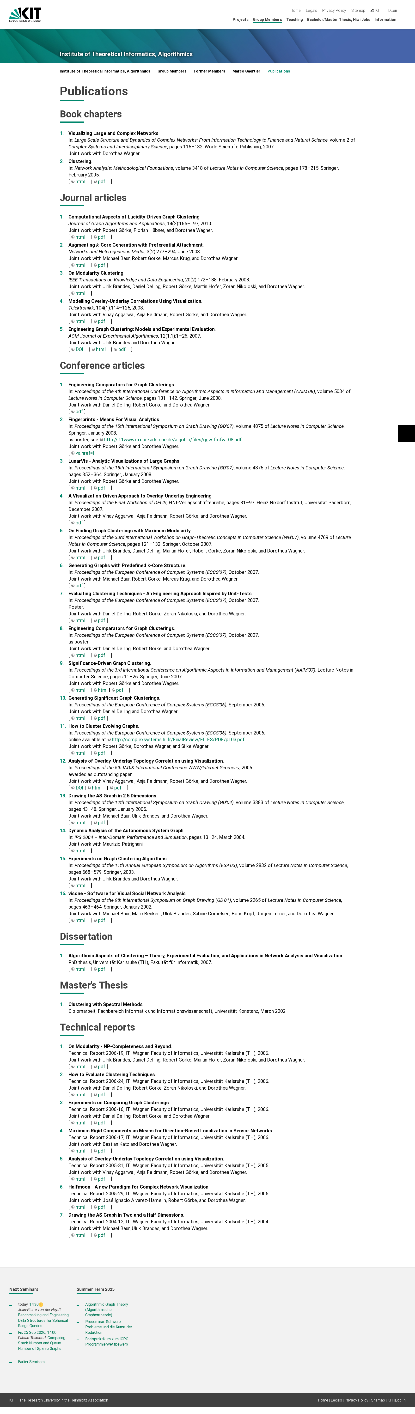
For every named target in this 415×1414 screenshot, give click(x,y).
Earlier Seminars (31, 1361)
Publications (279, 71)
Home (296, 10)
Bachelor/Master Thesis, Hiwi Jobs (338, 19)
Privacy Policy (334, 10)
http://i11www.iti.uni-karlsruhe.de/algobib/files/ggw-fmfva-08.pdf (173, 440)
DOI (79, 349)
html (80, 181)
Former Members (209, 71)
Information (385, 19)
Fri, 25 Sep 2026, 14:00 (37, 1332)
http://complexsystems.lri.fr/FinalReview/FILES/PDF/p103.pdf (178, 739)
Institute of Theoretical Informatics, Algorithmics (126, 54)
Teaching (294, 19)
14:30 (34, 1304)
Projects (241, 19)
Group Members (267, 19)
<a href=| (85, 453)
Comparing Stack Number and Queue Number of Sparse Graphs (41, 1343)
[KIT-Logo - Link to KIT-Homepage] (25, 14)
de (390, 10)
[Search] (404, 10)
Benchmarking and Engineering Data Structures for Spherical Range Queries (43, 1320)
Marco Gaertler (246, 71)
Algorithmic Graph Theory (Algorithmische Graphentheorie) (106, 1309)
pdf (101, 181)
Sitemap (358, 10)
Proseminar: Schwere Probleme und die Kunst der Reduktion (108, 1327)
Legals (311, 10)
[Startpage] (404, 19)
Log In (400, 1400)
